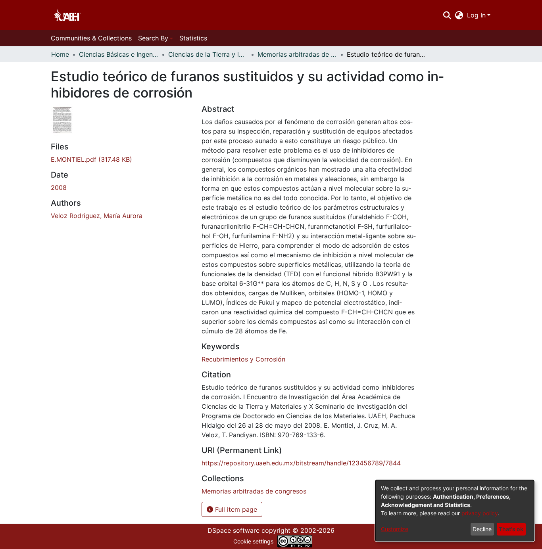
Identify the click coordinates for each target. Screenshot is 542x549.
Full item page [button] (235, 509)
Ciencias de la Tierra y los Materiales (208, 54)
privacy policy (479, 513)
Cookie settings (253, 541)
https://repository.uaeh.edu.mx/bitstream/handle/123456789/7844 (301, 463)
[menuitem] (459, 15)
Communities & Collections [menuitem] (91, 38)
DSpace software (233, 530)
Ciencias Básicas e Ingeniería (118, 54)
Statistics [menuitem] (193, 38)
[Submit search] (447, 15)
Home (60, 54)
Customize (394, 529)
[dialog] (454, 510)
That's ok (511, 529)
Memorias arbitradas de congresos (297, 54)
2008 (59, 187)
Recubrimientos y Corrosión (243, 359)
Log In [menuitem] (476, 15)
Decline (482, 529)
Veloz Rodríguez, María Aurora (96, 216)
